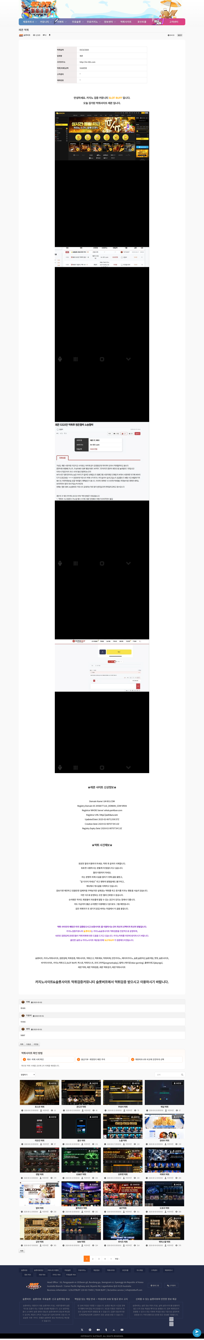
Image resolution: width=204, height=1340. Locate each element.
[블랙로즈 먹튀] (81, 1197)
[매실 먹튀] (164, 1096)
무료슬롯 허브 (71, 1274)
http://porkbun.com (109, 814)
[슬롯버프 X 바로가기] (82, 1330)
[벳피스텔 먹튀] (164, 1231)
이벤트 (61, 21)
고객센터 (173, 21)
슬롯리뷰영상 (38, 1270)
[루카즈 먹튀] (123, 1231)
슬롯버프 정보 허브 (51, 1317)
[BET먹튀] (123, 1197)
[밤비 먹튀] (39, 1197)
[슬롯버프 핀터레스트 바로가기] (90, 1330)
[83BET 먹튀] (81, 1164)
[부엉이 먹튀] (123, 1096)
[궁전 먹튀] (39, 1231)
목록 (21, 1044)
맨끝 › (117, 1258)
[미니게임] (158, 21)
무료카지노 (93, 21)
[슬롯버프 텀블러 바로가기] (106, 1330)
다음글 (28, 1044)
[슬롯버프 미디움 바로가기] (98, 1330)
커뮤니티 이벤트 (53, 1270)
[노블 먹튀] (123, 1130)
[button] (102, 1053)
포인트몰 (142, 21)
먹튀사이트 (126, 21)
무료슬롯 (77, 21)
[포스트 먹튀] (39, 1096)
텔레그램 (155, 1285)
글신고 (180, 35)
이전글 (36, 1044)
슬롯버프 (24, 1270)
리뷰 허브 (42, 1274)
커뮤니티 (45, 21)
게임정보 (96, 1270)
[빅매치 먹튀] (164, 1164)
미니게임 (140, 1270)
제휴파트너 (29, 21)
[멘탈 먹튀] (39, 1164)
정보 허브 (27, 1274)
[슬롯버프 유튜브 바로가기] (122, 1330)
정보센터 (109, 21)
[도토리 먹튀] (164, 1197)
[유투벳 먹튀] (123, 1164)
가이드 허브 (56, 1274)
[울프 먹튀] (81, 1130)
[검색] (181, 1074)
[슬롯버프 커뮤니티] (39, 9)
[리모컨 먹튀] (39, 1130)
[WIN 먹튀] (81, 1231)
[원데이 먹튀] (164, 1130)
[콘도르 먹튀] (81, 1096)
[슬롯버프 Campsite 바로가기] (114, 1329)
